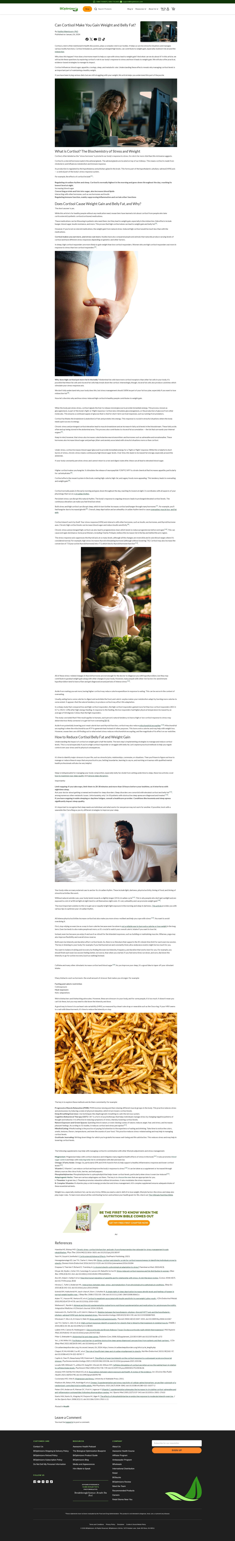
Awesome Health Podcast (84, 1446)
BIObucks (116, 1477)
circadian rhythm (82, 494)
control (62, 1159)
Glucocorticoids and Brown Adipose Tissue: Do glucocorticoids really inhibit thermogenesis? (125, 1329)
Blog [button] (129, 9)
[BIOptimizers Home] (69, 8)
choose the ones (124, 1177)
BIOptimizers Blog (81, 1460)
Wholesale (117, 1464)
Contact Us (38, 1446)
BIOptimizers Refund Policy (45, 1455)
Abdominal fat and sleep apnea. (85, 1336)
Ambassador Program (122, 1460)
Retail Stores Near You (122, 1499)
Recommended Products (123, 1490)
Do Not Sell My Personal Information (49, 1464)
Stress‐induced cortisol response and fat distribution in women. (143, 1271)
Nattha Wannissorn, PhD (68, 31)
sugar (57, 1159)
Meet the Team (119, 1486)
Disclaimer (120, 1524)
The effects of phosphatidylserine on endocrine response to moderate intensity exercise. (136, 1396)
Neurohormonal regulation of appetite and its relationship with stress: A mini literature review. (119, 1278)
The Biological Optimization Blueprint (89, 1451)
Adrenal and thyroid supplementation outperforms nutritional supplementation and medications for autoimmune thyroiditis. (125, 1305)
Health (66, 1406)
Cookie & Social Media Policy (136, 1524)
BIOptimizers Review (121, 1482)
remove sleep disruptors (98, 776)
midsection (59, 51)
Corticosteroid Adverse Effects (92, 1256)
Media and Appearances (84, 1464)
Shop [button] (87, 9)
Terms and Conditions (96, 1524)
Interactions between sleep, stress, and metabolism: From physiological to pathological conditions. (123, 1284)
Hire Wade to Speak (81, 1468)
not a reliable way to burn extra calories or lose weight (144, 926)
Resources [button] (140, 9)
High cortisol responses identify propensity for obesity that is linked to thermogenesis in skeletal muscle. (124, 1323)
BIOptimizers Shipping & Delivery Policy (51, 1451)
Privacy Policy (110, 1524)
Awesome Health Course (123, 1451)
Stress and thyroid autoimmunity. (103, 1319)
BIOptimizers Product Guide (85, 1455)
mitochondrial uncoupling (150, 725)
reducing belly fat (86, 1159)
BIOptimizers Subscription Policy (47, 1460)
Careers (115, 1495)
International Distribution (123, 1468)
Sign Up (177, 1450)
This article (156, 906)
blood (173, 1157)
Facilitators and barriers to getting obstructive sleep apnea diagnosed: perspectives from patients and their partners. (120, 1340)
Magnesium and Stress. (84, 1378)
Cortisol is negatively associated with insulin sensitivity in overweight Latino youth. (122, 1298)
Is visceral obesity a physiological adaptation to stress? (116, 1267)
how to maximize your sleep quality (69, 776)
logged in (69, 1422)
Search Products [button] (105, 9)
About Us (116, 1446)
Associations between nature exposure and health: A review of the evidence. (120, 1372)
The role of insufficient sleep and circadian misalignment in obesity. (113, 1351)
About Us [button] (153, 9)
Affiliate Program (119, 1455)
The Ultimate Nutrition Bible (161, 1195)
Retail (115, 1473)
